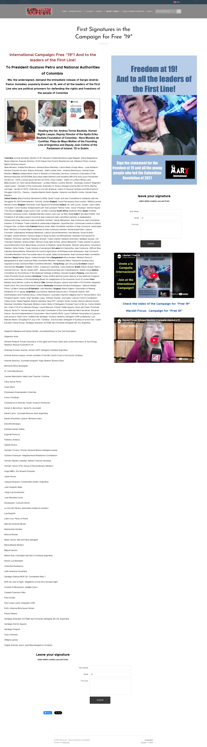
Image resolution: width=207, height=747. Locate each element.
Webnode (65, 742)
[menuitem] (64, 11)
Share (49, 713)
